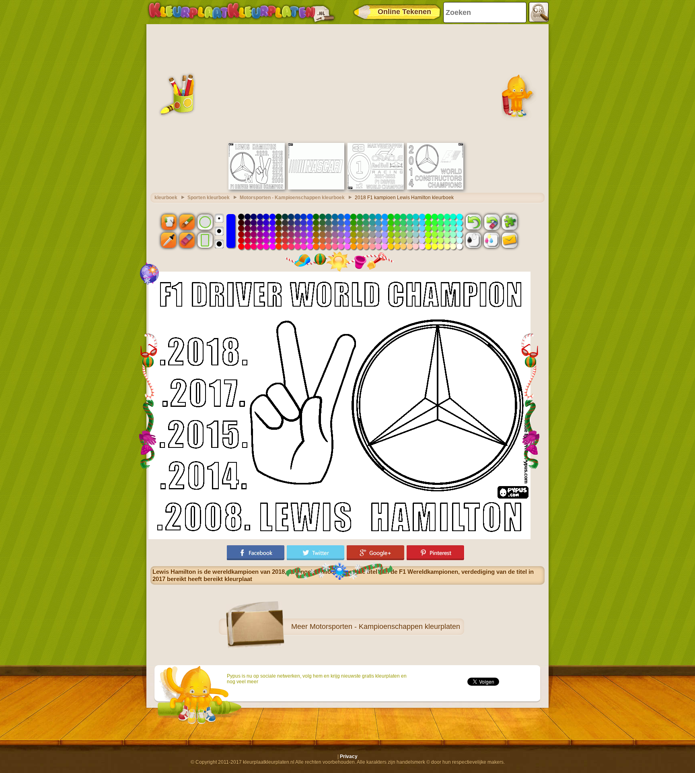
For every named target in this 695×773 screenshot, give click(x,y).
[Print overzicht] (473, 240)
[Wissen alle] (491, 222)
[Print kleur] (491, 240)
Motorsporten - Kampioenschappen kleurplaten (385, 627)
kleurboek (165, 197)
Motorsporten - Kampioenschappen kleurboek (292, 197)
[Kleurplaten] (241, 12)
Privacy (349, 756)
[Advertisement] (347, 82)
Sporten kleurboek (208, 197)
